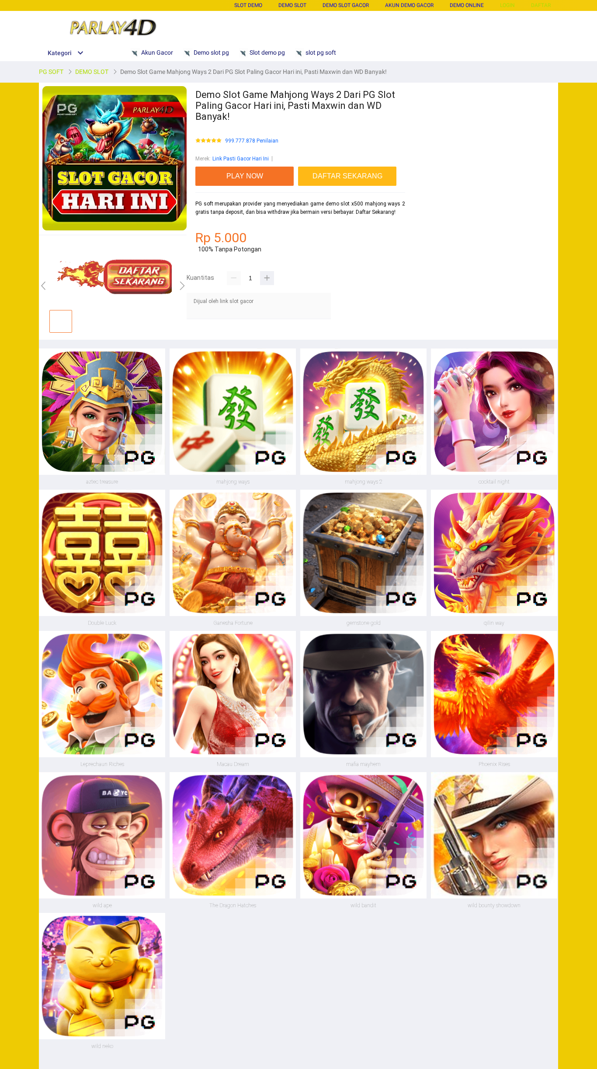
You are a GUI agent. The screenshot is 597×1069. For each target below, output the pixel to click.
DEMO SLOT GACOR (346, 5)
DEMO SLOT (292, 5)
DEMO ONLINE (467, 5)
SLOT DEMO (248, 5)
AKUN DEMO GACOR (409, 5)
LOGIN (507, 5)
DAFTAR (541, 5)
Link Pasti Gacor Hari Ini (240, 159)
